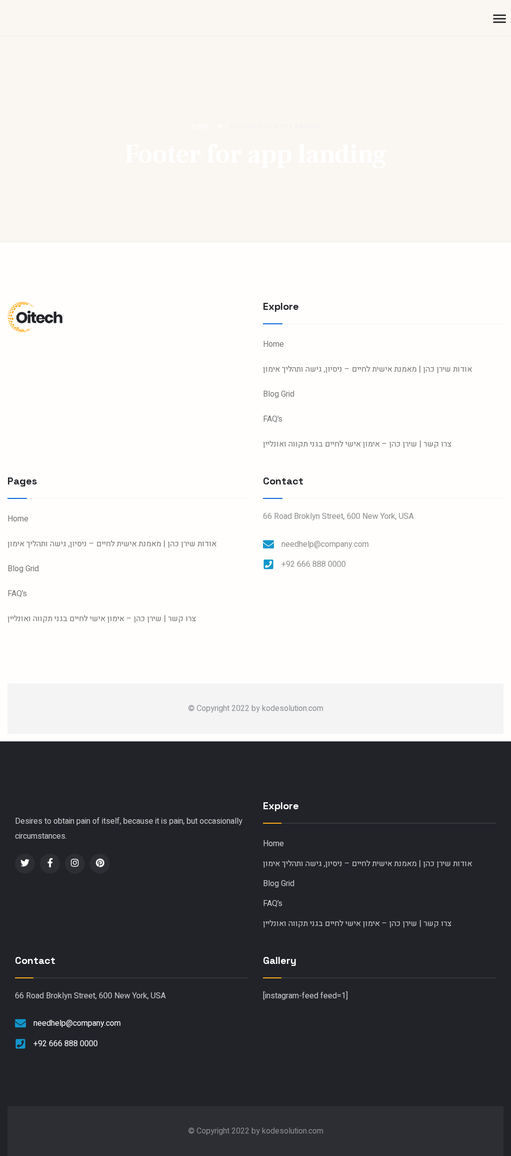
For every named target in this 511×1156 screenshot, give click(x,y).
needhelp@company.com (325, 544)
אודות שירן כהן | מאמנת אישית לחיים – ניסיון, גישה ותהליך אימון (367, 369)
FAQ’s (272, 419)
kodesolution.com (292, 708)
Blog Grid (278, 394)
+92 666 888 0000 (313, 564)
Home (273, 344)
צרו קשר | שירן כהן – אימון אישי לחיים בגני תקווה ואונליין (357, 444)
